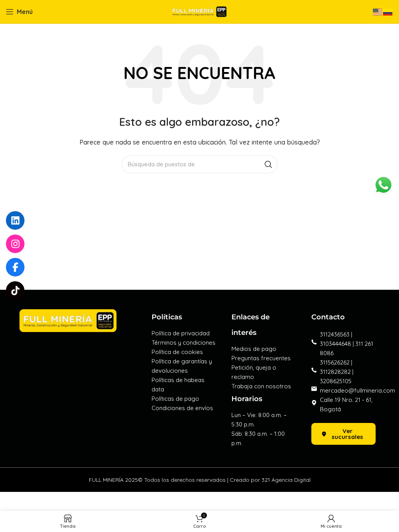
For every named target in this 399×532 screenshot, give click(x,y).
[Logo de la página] (199, 11)
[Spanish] (388, 11)
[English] (378, 11)
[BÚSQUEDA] (268, 164)
